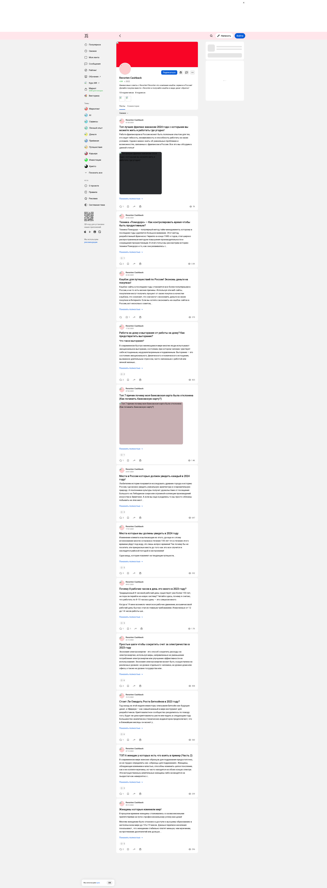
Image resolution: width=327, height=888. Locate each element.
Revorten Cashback (134, 120)
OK (109, 883)
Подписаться (169, 72)
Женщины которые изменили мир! (140, 809)
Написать (226, 36)
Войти (240, 36)
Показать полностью (129, 198)
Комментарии (133, 106)
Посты (122, 106)
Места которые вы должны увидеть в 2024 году (148, 533)
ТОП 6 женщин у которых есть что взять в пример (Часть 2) (155, 755)
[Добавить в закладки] (128, 206)
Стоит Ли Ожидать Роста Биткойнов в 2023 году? (149, 701)
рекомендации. (91, 242)
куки (98, 883)
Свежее (122, 113)
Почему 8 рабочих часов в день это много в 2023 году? (152, 588)
